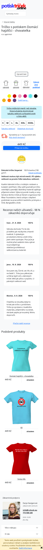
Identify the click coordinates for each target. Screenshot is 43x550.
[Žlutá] (9, 96)
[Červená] (14, 96)
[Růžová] (19, 96)
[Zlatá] (4, 100)
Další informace (25, 548)
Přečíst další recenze (21, 323)
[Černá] (35, 96)
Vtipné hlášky (9, 22)
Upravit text (21, 74)
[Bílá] (4, 96)
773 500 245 (28, 513)
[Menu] (40, 7)
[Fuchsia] (25, 96)
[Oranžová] (9, 100)
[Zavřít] (41, 548)
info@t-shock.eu (30, 510)
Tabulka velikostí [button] (8, 128)
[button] (36, 85)
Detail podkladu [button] (35, 173)
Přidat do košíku (21, 148)
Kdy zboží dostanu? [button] (17, 137)
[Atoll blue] (30, 96)
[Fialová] (14, 100)
